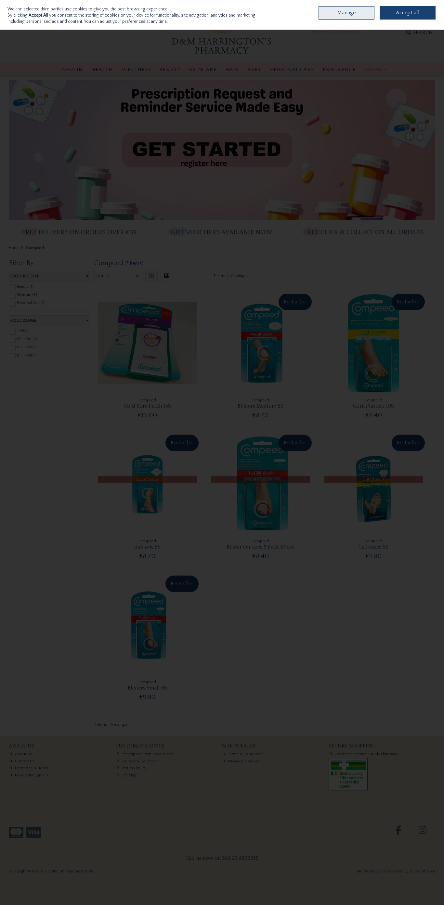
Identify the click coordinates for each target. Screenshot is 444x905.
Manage (346, 13)
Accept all (408, 13)
